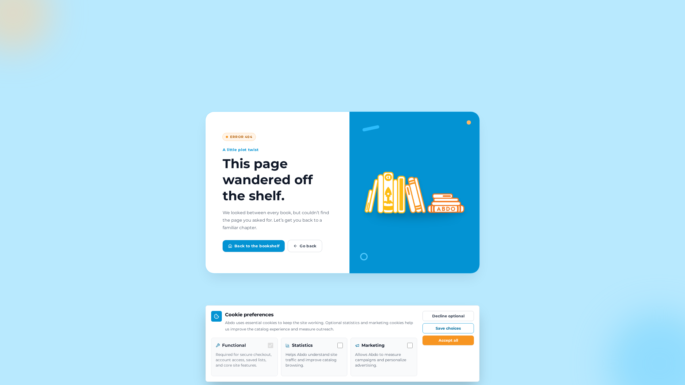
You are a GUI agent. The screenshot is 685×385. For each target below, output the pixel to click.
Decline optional (448, 316)
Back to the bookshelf (256, 246)
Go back (308, 246)
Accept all (448, 340)
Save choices (448, 328)
